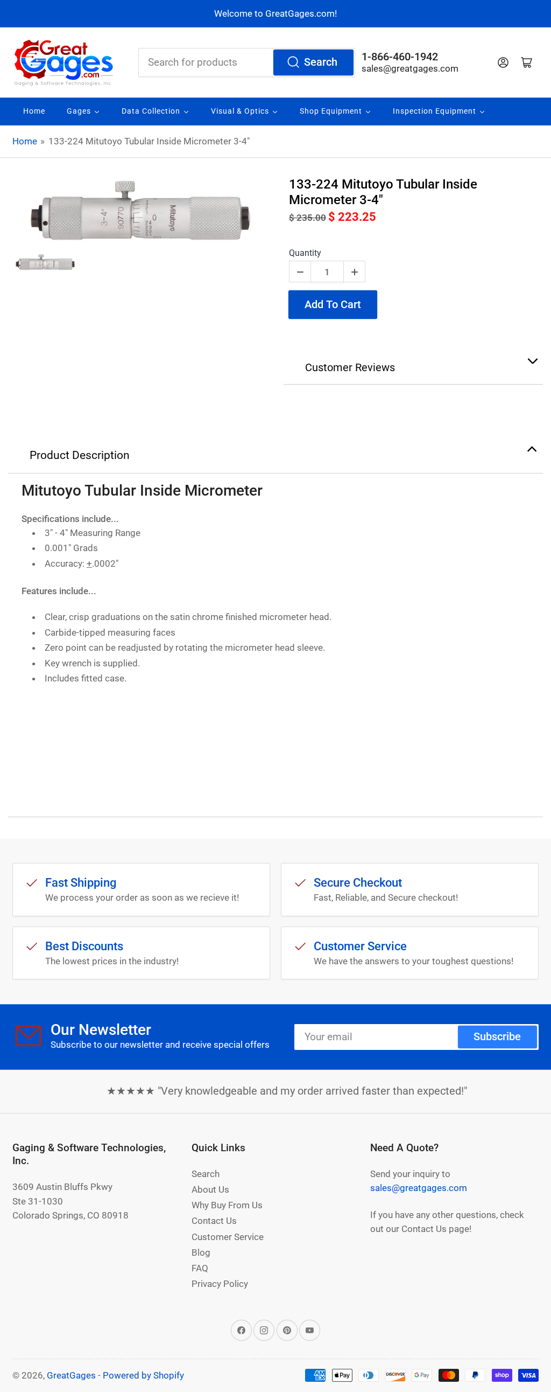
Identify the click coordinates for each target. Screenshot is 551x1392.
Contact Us (214, 1220)
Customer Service (228, 1236)
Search (320, 62)
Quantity (305, 253)
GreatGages (71, 1375)
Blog (201, 1252)
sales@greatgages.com (410, 68)
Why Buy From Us (227, 1205)
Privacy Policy (220, 1283)
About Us (210, 1189)
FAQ (200, 1268)
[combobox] (246, 62)
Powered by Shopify (143, 1375)
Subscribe (497, 1037)
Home (24, 141)
